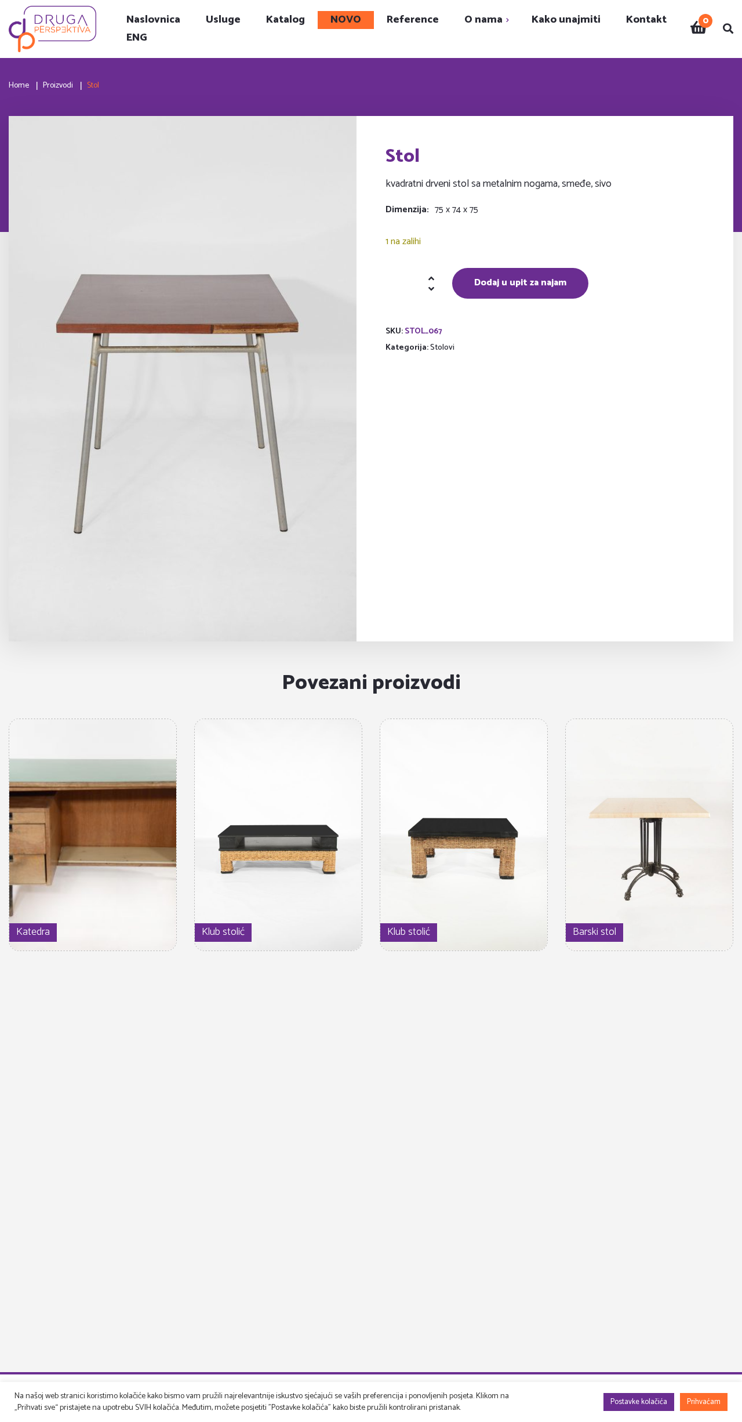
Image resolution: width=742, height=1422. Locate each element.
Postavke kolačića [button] (638, 1402)
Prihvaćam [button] (704, 1402)
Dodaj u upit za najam (520, 283)
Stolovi (442, 347)
